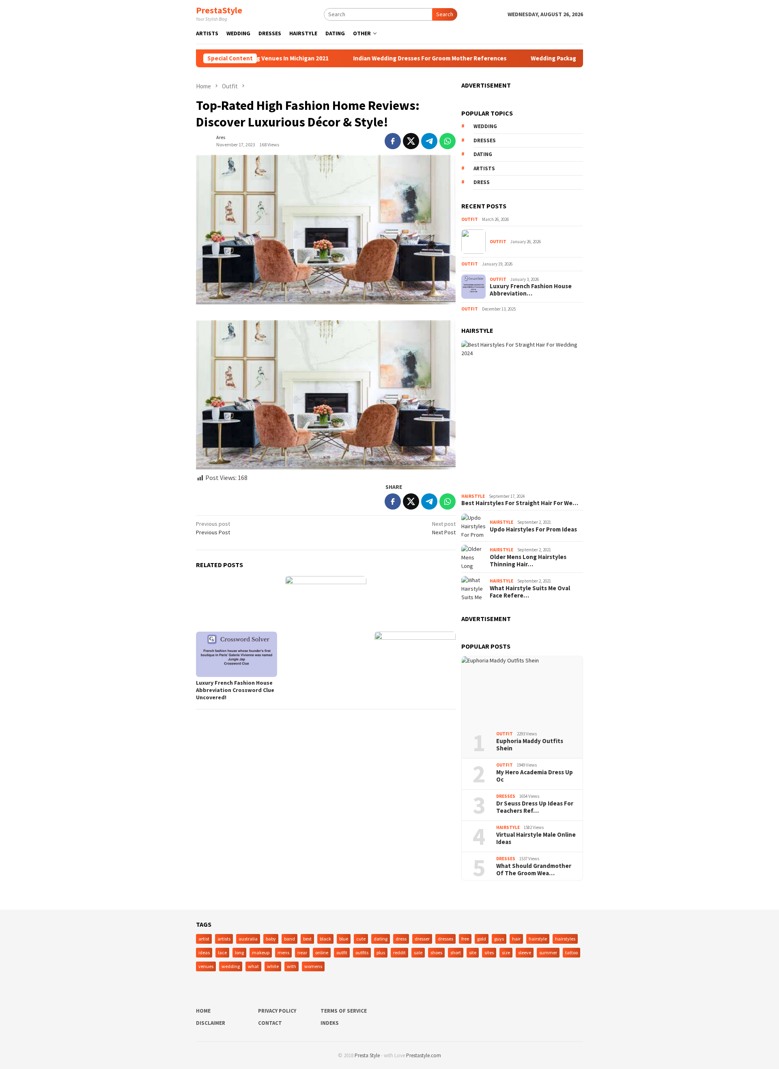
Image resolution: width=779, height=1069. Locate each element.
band (289, 939)
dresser (422, 939)
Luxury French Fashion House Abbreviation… (531, 290)
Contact (270, 1023)
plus (381, 952)
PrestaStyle (219, 10)
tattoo (571, 952)
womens (313, 966)
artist (203, 939)
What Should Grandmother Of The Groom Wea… (533, 869)
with (291, 966)
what (253, 966)
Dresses (505, 796)
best (307, 939)
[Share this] (393, 141)
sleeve (524, 952)
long (239, 952)
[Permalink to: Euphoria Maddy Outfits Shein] (522, 690)
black (325, 939)
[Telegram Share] (429, 141)
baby (271, 939)
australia (248, 939)
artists (484, 168)
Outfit (469, 219)
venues (205, 966)
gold (481, 939)
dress (481, 182)
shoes (436, 952)
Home (203, 1010)
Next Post (444, 528)
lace (222, 952)
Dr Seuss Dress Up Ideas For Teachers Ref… (534, 807)
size (506, 952)
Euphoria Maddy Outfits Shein (529, 744)
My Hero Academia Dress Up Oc (534, 776)
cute (361, 939)
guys (499, 939)
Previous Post (213, 528)
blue (343, 939)
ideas (204, 952)
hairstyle (538, 939)
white (273, 966)
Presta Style (367, 1055)
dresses (484, 140)
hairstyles (565, 939)
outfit (341, 952)
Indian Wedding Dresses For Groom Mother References (401, 58)
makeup (260, 952)
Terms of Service (344, 1010)
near (302, 952)
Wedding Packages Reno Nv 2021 (547, 58)
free (465, 939)
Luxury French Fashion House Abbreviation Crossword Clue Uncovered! (235, 690)
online (321, 952)
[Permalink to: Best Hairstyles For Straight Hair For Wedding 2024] (522, 415)
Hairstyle (473, 496)
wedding (485, 126)
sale (418, 952)
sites (489, 952)
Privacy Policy (277, 1010)
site (472, 952)
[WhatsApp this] (447, 141)
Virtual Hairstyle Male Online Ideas (536, 838)
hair (516, 939)
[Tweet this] (411, 141)
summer (548, 952)
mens (283, 952)
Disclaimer (210, 1023)
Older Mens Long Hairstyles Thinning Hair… (528, 560)
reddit (399, 952)
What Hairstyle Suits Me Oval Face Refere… (530, 592)
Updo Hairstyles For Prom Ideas (533, 529)
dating (482, 154)
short (455, 952)
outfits (361, 952)
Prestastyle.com (423, 1055)
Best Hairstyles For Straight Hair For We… (519, 503)
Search (444, 14)
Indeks (330, 1023)
